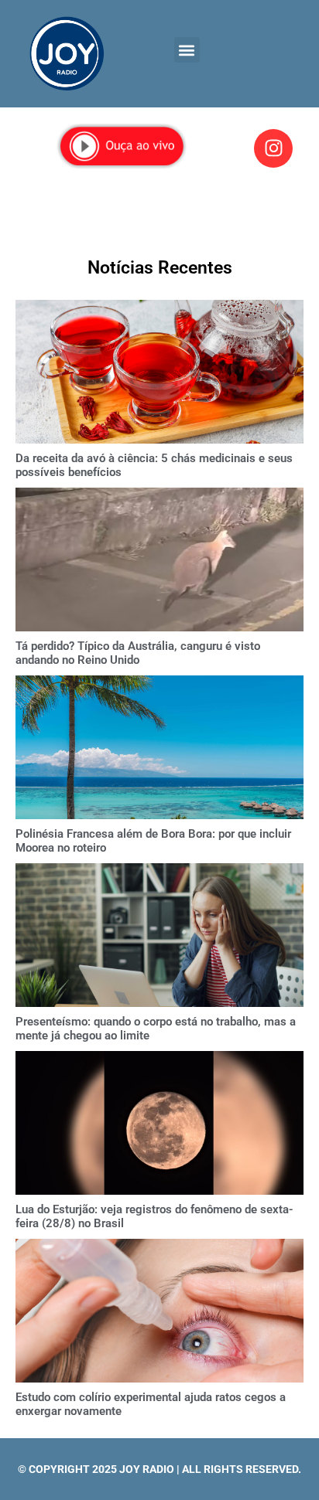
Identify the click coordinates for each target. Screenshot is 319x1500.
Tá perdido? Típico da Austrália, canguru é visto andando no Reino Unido (137, 653)
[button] (187, 50)
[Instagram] (273, 148)
